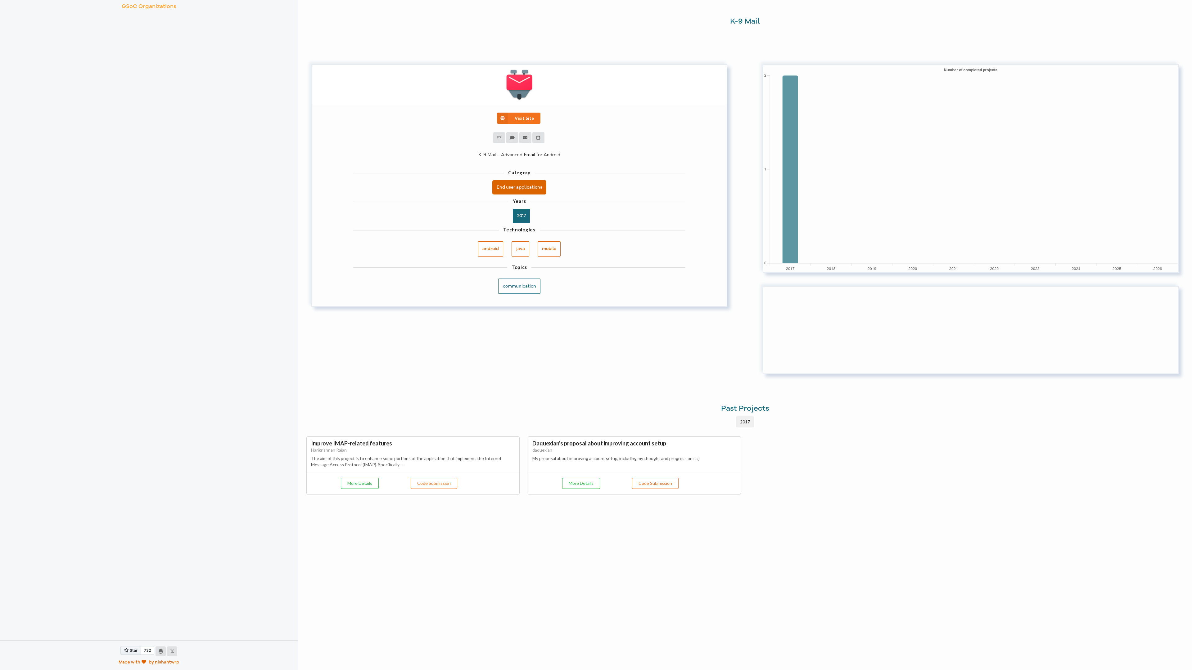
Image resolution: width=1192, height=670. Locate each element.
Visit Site (524, 118)
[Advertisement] (949, 330)
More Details (359, 483)
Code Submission (434, 483)
